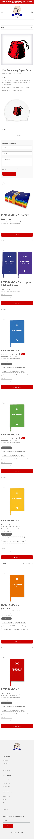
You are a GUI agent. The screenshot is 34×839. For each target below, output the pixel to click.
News (4, 799)
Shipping (9, 223)
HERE (21, 90)
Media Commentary (7, 766)
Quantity (3, 226)
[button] (2, 12)
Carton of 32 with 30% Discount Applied (14, 374)
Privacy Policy (6, 779)
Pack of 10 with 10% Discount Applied (14, 367)
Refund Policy (6, 783)
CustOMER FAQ (6, 796)
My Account (6, 806)
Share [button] (5, 77)
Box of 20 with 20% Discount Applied (13, 371)
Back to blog (18, 135)
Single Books (6, 364)
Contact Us (5, 809)
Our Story (5, 760)
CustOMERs (6, 763)
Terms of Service (7, 786)
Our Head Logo (6, 770)
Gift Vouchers (6, 802)
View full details (27, 240)
